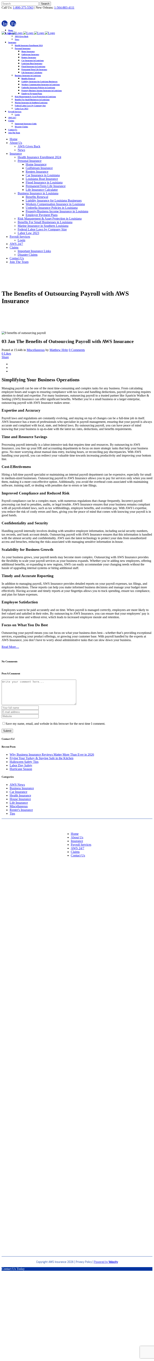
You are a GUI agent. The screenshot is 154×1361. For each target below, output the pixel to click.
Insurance (77, 841)
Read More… (10, 647)
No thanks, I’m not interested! (76, 1357)
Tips (12, 813)
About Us (77, 837)
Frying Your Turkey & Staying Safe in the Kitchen (41, 758)
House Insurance (20, 799)
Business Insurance (22, 788)
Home (75, 833)
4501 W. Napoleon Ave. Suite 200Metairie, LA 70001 (77, 1169)
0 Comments (77, 350)
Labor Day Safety (21, 765)
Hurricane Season (21, 769)
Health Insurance (20, 795)
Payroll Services (81, 844)
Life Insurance (19, 802)
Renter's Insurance (21, 810)
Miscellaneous (36, 350)
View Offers (77, 1330)
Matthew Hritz (59, 350)
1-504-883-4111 (64, 7)
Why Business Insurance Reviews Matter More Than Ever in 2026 (52, 754)
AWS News (17, 784)
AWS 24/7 (77, 848)
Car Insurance (18, 792)
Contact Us (78, 855)
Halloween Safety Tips (24, 761)
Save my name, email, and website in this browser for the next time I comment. (55, 723)
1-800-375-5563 (23, 7)
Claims (75, 852)
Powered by (106, 1262)
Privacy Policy (84, 1262)
